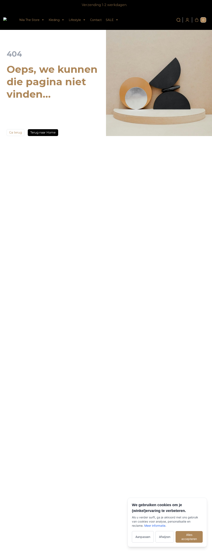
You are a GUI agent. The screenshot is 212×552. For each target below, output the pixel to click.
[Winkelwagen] (197, 20)
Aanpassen (142, 537)
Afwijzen (164, 537)
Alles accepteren (189, 537)
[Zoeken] (178, 20)
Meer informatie (154, 525)
